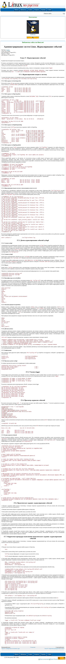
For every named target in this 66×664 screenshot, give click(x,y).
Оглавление (32, 647)
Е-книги (30, 9)
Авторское (36, 9)
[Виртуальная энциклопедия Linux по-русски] (32, 5)
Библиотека (23, 9)
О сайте (49, 9)
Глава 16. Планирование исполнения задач (10, 648)
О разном (43, 9)
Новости (16, 9)
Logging (8, 50)
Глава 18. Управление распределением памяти (54, 648)
